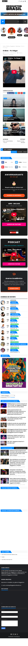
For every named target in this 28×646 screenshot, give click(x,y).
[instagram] (25, 1)
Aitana (5, 98)
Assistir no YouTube (14, 264)
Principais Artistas (21, 448)
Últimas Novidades (7, 448)
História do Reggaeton (7, 559)
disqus (25, 152)
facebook (14, 152)
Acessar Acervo (14, 288)
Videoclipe (18, 46)
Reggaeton (12, 46)
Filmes (3, 557)
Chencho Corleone (8, 115)
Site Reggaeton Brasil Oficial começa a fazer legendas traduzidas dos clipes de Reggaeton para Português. (17, 431)
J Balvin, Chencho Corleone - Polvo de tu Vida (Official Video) (14, 118)
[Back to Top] (17, 634)
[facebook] (19, 1)
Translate (12, 397)
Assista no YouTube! (14, 224)
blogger (20, 152)
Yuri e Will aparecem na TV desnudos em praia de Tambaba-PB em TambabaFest (16, 419)
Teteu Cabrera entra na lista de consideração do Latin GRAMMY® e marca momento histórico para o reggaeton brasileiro (18, 481)
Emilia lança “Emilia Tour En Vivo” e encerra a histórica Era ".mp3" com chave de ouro (16, 437)
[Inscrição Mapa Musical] (14, 15)
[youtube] (23, 1)
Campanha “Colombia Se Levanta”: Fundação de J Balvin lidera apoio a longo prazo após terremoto (18, 472)
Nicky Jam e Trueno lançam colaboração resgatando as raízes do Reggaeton (13, 132)
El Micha (8, 46)
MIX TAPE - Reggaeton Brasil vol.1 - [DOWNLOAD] (16, 442)
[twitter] (21, 1)
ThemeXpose (17, 636)
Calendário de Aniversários (14, 195)
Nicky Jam (6, 128)
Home (4, 46)
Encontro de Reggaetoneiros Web (9, 554)
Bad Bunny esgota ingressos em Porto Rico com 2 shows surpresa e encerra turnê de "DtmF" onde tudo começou (18, 453)
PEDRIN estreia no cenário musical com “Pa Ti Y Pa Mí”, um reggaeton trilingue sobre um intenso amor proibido (17, 405)
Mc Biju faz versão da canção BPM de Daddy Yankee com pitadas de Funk (16, 424)
